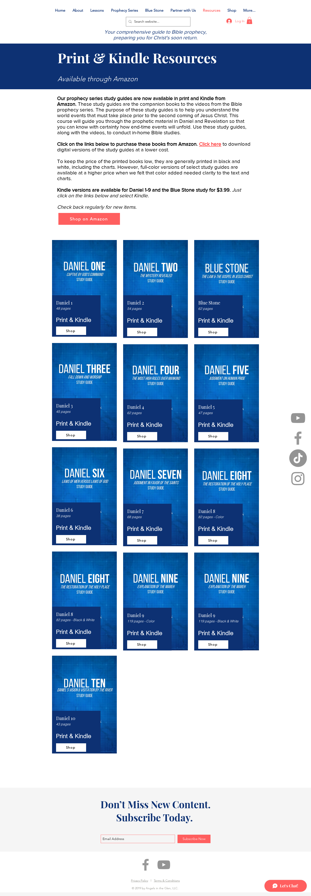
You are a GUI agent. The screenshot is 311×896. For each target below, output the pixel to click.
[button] (249, 20)
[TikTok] (298, 458)
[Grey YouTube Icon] (298, 418)
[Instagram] (298, 478)
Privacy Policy (139, 880)
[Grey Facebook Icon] (298, 438)
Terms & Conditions (167, 880)
